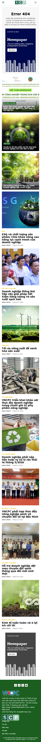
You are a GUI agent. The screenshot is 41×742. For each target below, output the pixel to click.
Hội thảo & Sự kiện (10, 103)
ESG (3, 231)
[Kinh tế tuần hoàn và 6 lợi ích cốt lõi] (20, 598)
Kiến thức (7, 143)
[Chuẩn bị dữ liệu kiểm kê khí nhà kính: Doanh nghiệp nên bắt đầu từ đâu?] (20, 132)
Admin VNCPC (6, 245)
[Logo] (10, 693)
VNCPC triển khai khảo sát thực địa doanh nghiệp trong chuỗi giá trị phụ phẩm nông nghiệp (20, 404)
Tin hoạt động (7, 397)
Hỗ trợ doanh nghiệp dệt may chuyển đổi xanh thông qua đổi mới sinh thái (18, 569)
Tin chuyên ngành (9, 182)
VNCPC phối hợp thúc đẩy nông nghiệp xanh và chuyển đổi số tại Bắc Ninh (20, 514)
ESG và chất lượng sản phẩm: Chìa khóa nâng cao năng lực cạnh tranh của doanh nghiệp (20, 238)
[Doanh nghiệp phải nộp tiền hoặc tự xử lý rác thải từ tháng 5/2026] (20, 432)
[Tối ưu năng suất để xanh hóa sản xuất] (20, 324)
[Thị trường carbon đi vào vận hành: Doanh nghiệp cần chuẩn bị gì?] (20, 171)
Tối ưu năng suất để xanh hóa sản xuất (19, 350)
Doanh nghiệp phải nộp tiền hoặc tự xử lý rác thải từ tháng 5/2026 (19, 459)
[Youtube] (26, 685)
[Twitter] (22, 685)
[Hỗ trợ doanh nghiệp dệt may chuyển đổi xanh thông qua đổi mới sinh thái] (20, 541)
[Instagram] (19, 685)
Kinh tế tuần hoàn (8, 619)
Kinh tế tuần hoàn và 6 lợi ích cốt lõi (19, 624)
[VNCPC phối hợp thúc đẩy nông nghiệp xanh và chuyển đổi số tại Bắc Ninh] (20, 487)
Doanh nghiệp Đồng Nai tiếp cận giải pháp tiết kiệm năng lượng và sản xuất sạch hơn (18, 295)
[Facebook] (15, 685)
